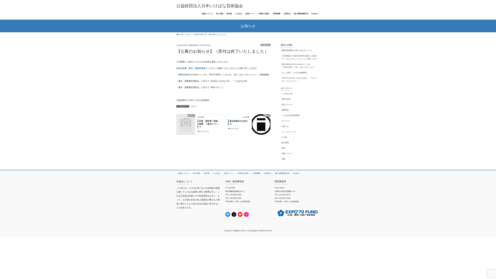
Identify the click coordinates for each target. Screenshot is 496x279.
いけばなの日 (287, 94)
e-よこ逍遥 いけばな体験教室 (294, 73)
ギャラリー (286, 121)
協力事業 (285, 143)
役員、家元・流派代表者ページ (197, 68)
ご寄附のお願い (243, 173)
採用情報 (256, 173)
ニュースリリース (289, 132)
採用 (283, 148)
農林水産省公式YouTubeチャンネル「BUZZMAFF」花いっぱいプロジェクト (298, 65)
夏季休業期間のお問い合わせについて (297, 50)
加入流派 (196, 173)
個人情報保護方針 (282, 173)
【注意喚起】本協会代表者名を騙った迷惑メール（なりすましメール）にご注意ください (300, 57)
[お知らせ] (185, 120)
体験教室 (285, 110)
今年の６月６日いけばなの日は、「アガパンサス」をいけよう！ (300, 79)
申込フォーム (287, 104)
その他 (284, 137)
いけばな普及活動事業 (291, 115)
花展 (283, 159)
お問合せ (267, 173)
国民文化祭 (286, 99)
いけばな (216, 173)
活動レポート (287, 153)
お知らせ (265, 45)
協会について (183, 173)
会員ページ (228, 173)
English (296, 173)
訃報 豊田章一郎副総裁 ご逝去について (208, 124)
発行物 (206, 173)
